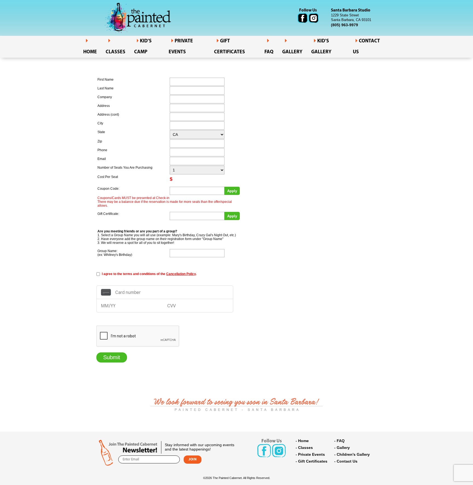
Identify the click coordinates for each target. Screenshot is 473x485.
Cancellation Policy (181, 274)
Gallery (292, 52)
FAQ (268, 52)
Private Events (181, 47)
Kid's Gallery (321, 47)
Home (90, 52)
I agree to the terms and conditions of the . (149, 274)
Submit (111, 357)
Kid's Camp (143, 47)
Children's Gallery (353, 454)
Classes (115, 52)
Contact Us (347, 461)
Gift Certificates (229, 47)
